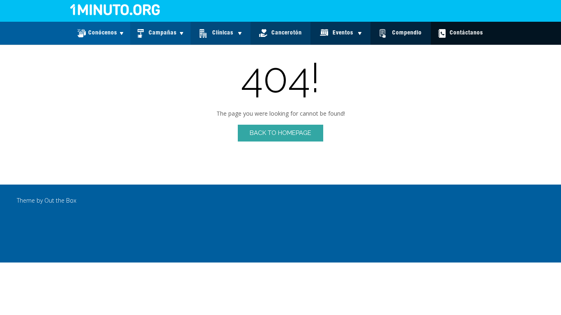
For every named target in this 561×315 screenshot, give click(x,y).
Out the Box (60, 200)
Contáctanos (466, 33)
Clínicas (222, 33)
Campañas (163, 33)
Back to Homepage (280, 133)
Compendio (407, 33)
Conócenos (102, 33)
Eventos (343, 33)
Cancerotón (286, 33)
